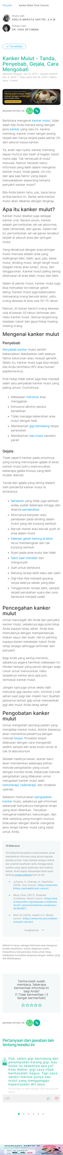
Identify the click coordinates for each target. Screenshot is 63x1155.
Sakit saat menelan (24, 558)
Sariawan (17, 501)
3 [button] (28, 1114)
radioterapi (28, 785)
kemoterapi (11, 785)
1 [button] (19, 1114)
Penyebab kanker (15, 349)
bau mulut (36, 435)
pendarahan (30, 509)
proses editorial (23, 874)
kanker (14, 129)
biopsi (18, 738)
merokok (32, 397)
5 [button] (38, 1114)
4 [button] (33, 1114)
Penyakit (8, 5)
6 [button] (43, 1114)
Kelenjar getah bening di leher (32, 538)
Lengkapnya (31, 930)
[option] (31, 1079)
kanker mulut (41, 120)
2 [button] (24, 1114)
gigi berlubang (39, 426)
